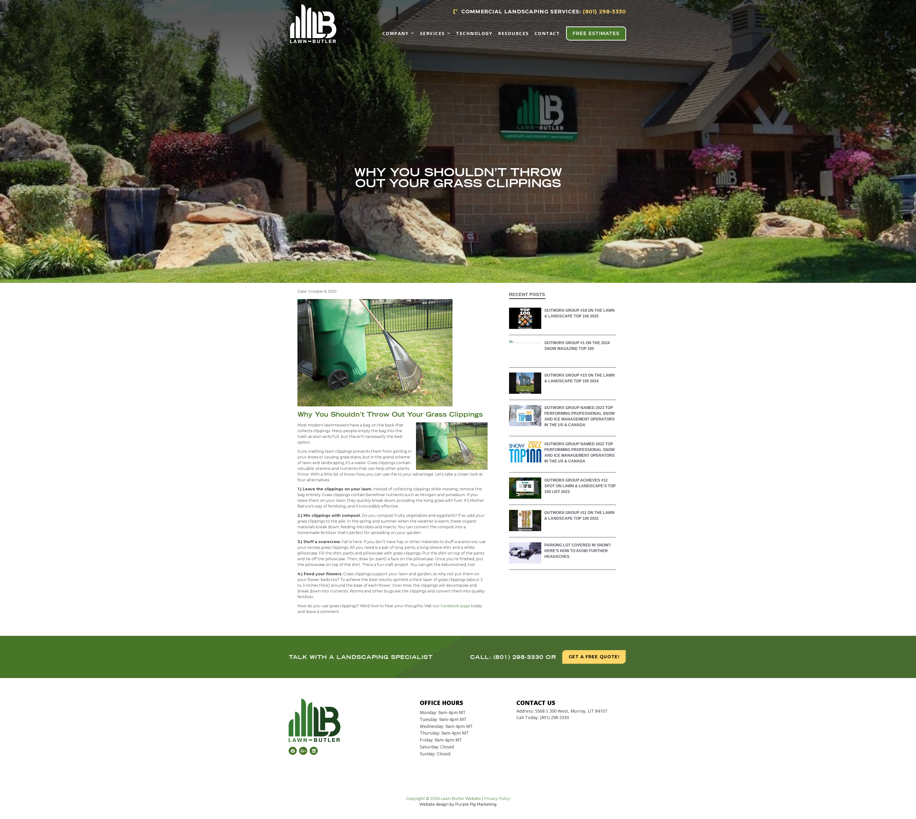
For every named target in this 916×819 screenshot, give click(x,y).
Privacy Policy (497, 798)
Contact (547, 33)
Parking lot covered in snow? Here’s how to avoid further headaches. (577, 551)
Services (432, 33)
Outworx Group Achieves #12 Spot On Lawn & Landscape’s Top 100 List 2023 (580, 486)
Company (395, 33)
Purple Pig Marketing (476, 804)
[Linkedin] (314, 751)
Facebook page (455, 606)
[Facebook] (293, 751)
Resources (513, 33)
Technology (474, 33)
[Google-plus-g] (303, 751)
